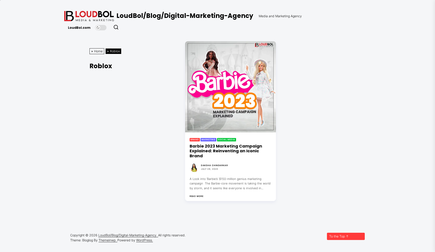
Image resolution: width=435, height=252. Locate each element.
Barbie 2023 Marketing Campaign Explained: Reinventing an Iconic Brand (226, 151)
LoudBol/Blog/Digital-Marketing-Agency (184, 15)
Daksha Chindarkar (214, 165)
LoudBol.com (79, 28)
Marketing (208, 139)
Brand (195, 139)
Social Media (226, 139)
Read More (196, 196)
